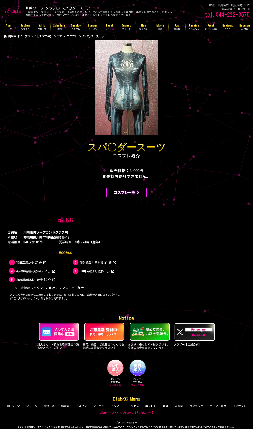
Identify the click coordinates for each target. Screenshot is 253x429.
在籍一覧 (49, 405)
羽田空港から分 (29, 262)
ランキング (196, 405)
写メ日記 (150, 405)
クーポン (98, 405)
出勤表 (65, 405)
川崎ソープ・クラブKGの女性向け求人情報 (126, 412)
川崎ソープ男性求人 (137, 382)
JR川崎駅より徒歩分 (95, 271)
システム (31, 405)
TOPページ (13, 405)
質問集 (179, 405)
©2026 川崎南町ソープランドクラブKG (36, 427)
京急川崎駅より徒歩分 (33, 279)
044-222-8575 (33, 242)
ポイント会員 (218, 405)
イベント (116, 405)
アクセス (133, 405)
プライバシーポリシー (126, 422)
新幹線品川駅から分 (96, 262)
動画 (165, 405)
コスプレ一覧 (124, 192)
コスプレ (81, 405)
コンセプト (239, 405)
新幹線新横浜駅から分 (33, 271)
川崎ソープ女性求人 (115, 382)
